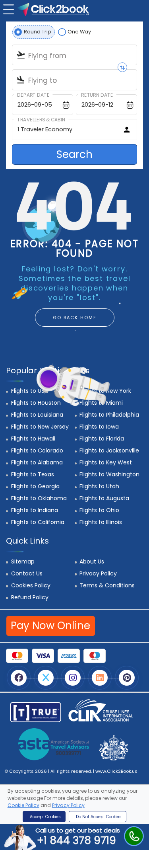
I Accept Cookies (44, 817)
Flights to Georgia (35, 486)
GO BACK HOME (75, 317)
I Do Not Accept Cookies (98, 817)
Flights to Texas (32, 474)
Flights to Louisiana (37, 415)
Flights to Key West (105, 462)
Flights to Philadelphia (109, 415)
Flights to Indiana (34, 510)
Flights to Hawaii (33, 439)
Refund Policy (29, 597)
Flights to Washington (109, 474)
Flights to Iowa (99, 427)
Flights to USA (29, 391)
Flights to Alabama (37, 462)
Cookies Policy (30, 585)
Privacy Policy (98, 573)
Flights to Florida (101, 439)
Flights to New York (105, 391)
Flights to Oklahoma (39, 498)
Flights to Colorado (37, 450)
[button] (7, 8)
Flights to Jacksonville (109, 450)
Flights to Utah (99, 486)
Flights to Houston (36, 403)
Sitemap (23, 561)
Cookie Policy (23, 805)
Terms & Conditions (107, 585)
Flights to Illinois (100, 522)
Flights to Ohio (99, 510)
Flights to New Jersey (40, 427)
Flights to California (37, 522)
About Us (91, 561)
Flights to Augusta (104, 498)
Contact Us (27, 573)
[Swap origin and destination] (122, 67)
